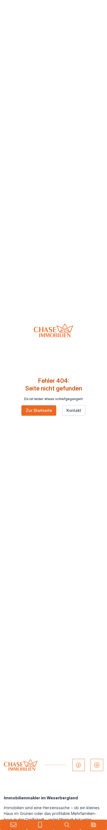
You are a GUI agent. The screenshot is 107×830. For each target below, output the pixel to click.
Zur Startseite (39, 410)
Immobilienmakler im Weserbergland (41, 797)
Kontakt (73, 410)
